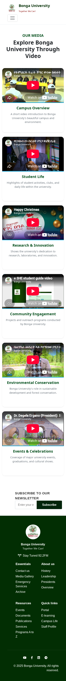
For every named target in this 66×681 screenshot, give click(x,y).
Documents (23, 615)
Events (20, 610)
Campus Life (49, 621)
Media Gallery (25, 576)
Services (21, 626)
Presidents (48, 581)
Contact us (23, 570)
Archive (20, 591)
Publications (24, 621)
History (45, 570)
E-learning (48, 615)
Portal (45, 610)
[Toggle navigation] (12, 18)
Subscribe (49, 504)
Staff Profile (48, 626)
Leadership (48, 576)
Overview (47, 587)
